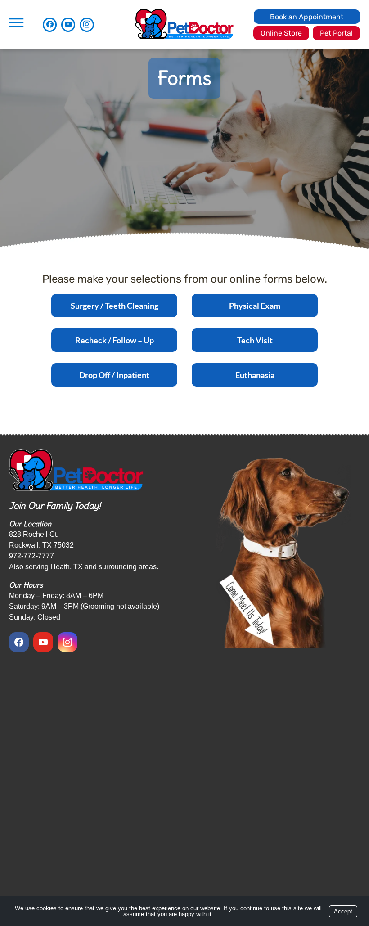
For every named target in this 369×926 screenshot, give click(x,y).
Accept (343, 911)
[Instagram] (86, 24)
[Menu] (16, 22)
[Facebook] (49, 24)
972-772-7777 (31, 556)
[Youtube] (68, 24)
